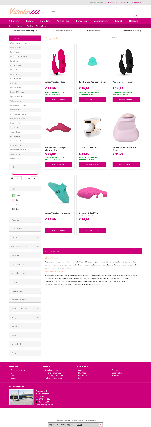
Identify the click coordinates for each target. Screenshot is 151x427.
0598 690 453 (44, 399)
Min (12, 178)
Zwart (18, 209)
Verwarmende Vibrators (18, 150)
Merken (14, 378)
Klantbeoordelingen (90, 421)
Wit (17, 204)
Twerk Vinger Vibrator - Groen (92, 82)
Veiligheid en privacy (53, 373)
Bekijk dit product (58, 99)
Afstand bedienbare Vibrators (20, 43)
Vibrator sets (14, 159)
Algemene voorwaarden (63, 421)
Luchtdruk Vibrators (17, 92)
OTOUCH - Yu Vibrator (89, 147)
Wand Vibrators (15, 145)
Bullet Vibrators (15, 52)
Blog (12, 373)
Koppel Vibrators (15, 88)
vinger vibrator (61, 284)
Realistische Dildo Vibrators (19, 114)
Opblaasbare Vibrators (17, 96)
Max (29, 178)
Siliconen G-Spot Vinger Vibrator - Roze (89, 214)
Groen (18, 196)
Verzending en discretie (54, 375)
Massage (133, 20)
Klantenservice (112, 3)
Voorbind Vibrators (16, 141)
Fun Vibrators (14, 61)
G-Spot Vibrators (15, 79)
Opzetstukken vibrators (18, 105)
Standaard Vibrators (17, 123)
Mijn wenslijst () (137, 3)
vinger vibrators (67, 262)
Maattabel (82, 373)
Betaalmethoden (51, 370)
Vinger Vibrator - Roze (55, 82)
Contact (81, 370)
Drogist (118, 20)
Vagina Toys (63, 20)
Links (13, 375)
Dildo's (29, 20)
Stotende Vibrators (16, 127)
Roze (17, 200)
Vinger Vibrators (16, 136)
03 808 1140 (44, 402)
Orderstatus (117, 373)
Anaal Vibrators (15, 48)
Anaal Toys (45, 20)
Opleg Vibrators (15, 101)
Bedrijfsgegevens (18, 370)
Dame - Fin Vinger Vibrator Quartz (125, 148)
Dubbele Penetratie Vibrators (19, 56)
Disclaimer (74, 421)
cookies (79, 425)
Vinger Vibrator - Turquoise (57, 213)
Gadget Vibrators (16, 65)
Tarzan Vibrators (15, 132)
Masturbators (101, 20)
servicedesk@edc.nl (44, 404)
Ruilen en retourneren (53, 378)
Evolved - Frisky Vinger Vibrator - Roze (55, 148)
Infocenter (82, 375)
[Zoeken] (97, 11)
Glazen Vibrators (15, 70)
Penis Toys (81, 20)
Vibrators (14, 20)
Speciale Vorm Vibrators (18, 119)
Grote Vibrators (15, 74)
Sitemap (115, 375)
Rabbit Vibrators (15, 110)
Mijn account (125, 3)
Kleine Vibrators (15, 83)
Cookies (115, 370)
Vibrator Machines (16, 154)
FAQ (79, 378)
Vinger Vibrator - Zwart (123, 82)
